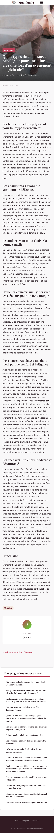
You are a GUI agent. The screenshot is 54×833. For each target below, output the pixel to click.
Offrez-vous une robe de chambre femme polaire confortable (24, 750)
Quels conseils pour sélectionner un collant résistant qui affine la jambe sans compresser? (26, 700)
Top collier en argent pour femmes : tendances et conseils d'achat (26, 786)
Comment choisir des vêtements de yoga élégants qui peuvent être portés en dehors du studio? (26, 718)
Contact (35, 820)
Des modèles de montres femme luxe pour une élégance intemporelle (26, 728)
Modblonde (26, 2)
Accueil (5, 85)
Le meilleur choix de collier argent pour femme (26, 802)
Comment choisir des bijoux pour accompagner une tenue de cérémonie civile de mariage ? (26, 758)
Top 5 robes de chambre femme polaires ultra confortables (26, 742)
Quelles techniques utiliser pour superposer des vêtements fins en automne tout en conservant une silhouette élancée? (27, 769)
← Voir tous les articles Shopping (18, 652)
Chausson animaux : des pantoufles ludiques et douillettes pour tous (26, 795)
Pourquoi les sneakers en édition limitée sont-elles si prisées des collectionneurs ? (26, 691)
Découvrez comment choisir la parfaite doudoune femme (23, 708)
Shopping (8, 50)
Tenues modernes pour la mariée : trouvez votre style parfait (27, 778)
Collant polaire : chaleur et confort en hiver (25, 735)
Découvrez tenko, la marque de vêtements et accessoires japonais (25, 683)
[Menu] (41, 3)
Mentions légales (22, 820)
